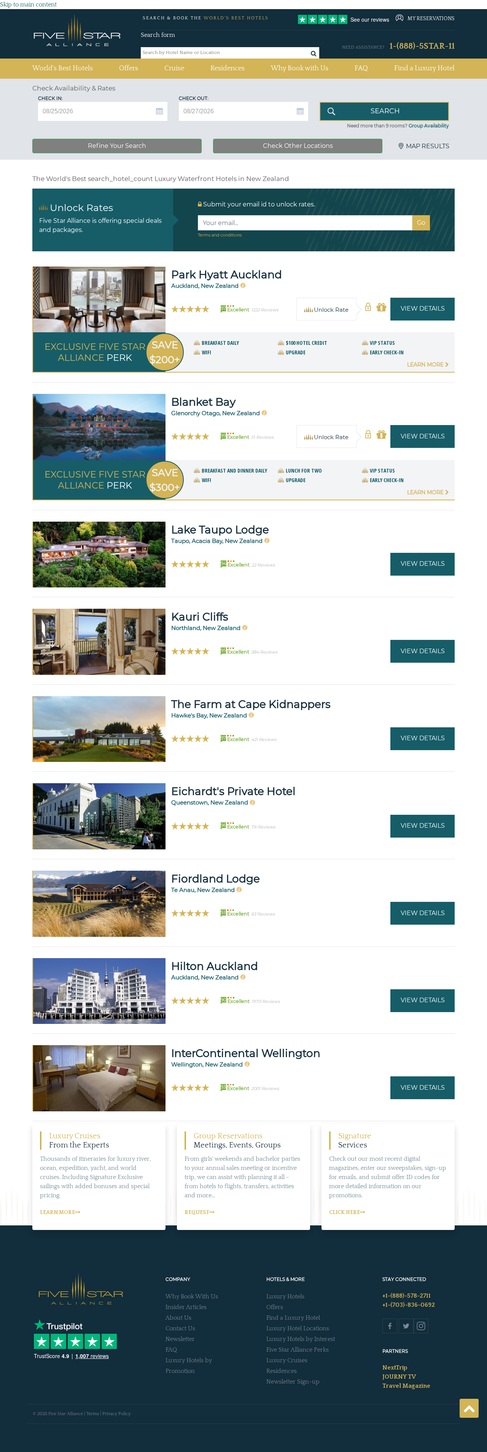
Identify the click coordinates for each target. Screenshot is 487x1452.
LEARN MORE (57, 1212)
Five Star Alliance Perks (297, 1349)
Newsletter (180, 1339)
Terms (92, 1413)
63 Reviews (263, 914)
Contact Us (180, 1328)
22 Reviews (263, 565)
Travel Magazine (406, 1385)
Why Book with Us (299, 68)
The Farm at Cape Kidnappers (251, 704)
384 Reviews (264, 652)
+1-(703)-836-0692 (408, 1304)
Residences (227, 68)
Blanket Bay (203, 401)
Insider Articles (186, 1307)
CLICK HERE (344, 1212)
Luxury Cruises (286, 1360)
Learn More (426, 364)
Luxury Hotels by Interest (300, 1339)
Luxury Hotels (285, 1296)
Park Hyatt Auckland (226, 274)
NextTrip (394, 1367)
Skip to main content (28, 4)
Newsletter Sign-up (293, 1381)
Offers (128, 68)
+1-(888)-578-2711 (406, 1295)
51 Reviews (262, 437)
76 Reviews (263, 827)
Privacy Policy (116, 1413)
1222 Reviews (264, 310)
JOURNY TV (399, 1376)
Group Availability (429, 126)
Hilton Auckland (214, 966)
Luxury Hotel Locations (297, 1328)
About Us (178, 1317)
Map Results (427, 146)
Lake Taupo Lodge (220, 529)
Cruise (174, 68)
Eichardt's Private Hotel (233, 791)
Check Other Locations (298, 145)
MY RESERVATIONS (431, 19)
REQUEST (197, 1212)
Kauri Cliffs (199, 616)
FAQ (361, 68)
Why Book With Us (192, 1296)
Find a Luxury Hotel (424, 68)
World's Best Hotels (62, 68)
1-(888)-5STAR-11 (422, 46)
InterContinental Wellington (245, 1053)
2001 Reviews (265, 1088)
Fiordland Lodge (215, 878)
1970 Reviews (265, 1001)
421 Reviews (263, 739)
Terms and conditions (220, 235)
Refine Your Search (117, 145)
